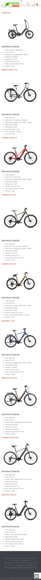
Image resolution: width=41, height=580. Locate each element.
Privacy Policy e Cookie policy (26, 568)
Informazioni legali (10, 568)
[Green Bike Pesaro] (10, 4)
